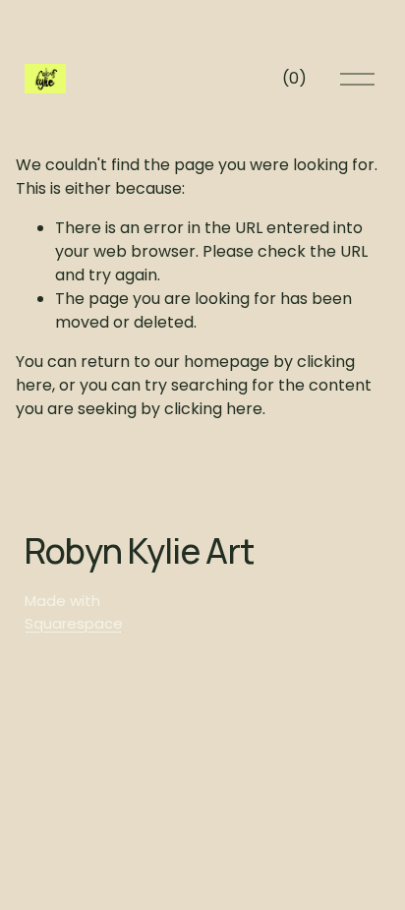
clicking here (213, 408)
